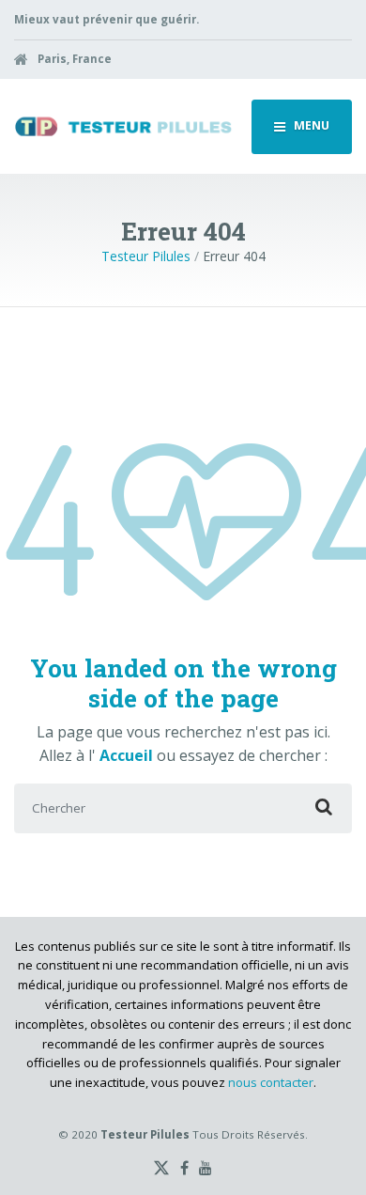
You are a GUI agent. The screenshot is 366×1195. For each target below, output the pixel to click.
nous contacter (270, 1082)
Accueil (128, 755)
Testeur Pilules (146, 256)
